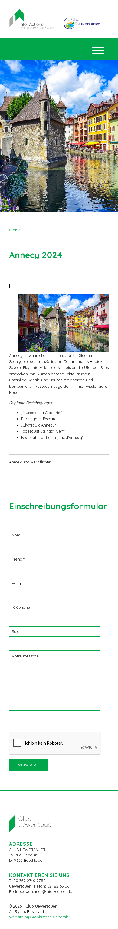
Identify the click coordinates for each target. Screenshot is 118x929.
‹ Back (14, 229)
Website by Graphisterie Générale (39, 916)
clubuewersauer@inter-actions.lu (42, 891)
